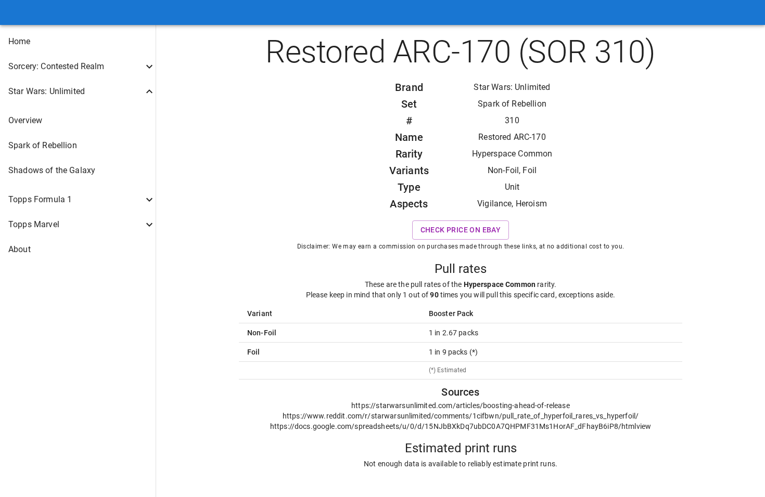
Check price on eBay (460, 230)
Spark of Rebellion (512, 104)
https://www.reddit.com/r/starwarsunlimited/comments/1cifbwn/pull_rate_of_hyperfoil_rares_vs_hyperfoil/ (461, 416)
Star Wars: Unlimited (512, 87)
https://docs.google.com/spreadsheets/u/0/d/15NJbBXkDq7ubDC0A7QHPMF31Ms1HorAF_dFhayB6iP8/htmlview (460, 426)
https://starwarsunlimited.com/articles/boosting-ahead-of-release (460, 405)
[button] (78, 41)
